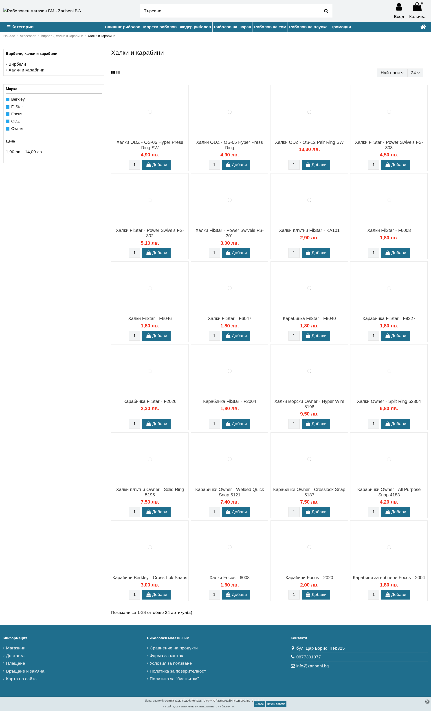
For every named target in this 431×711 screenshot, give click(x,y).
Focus (16, 114)
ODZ (15, 121)
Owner (17, 128)
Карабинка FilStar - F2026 (149, 401)
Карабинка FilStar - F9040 (309, 318)
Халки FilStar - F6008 (389, 230)
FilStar (17, 106)
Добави (159, 164)
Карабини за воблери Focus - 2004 (389, 577)
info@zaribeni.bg (312, 666)
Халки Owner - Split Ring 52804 (389, 401)
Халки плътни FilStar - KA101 (309, 230)
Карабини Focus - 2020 (309, 577)
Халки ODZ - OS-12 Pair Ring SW (309, 142)
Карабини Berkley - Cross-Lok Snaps (149, 577)
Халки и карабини (26, 70)
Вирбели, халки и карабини (31, 53)
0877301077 (308, 657)
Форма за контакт (167, 655)
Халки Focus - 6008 (229, 577)
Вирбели (17, 64)
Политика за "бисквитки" (174, 678)
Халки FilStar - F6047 (229, 318)
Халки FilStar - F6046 (150, 318)
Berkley (18, 99)
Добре (259, 704)
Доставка (15, 655)
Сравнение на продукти (174, 648)
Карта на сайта (21, 678)
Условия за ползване (171, 663)
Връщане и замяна (25, 671)
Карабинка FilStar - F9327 (389, 318)
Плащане (15, 663)
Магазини (16, 648)
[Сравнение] (145, 136)
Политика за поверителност (178, 671)
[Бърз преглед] (154, 136)
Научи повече (276, 704)
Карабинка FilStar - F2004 (229, 401)
